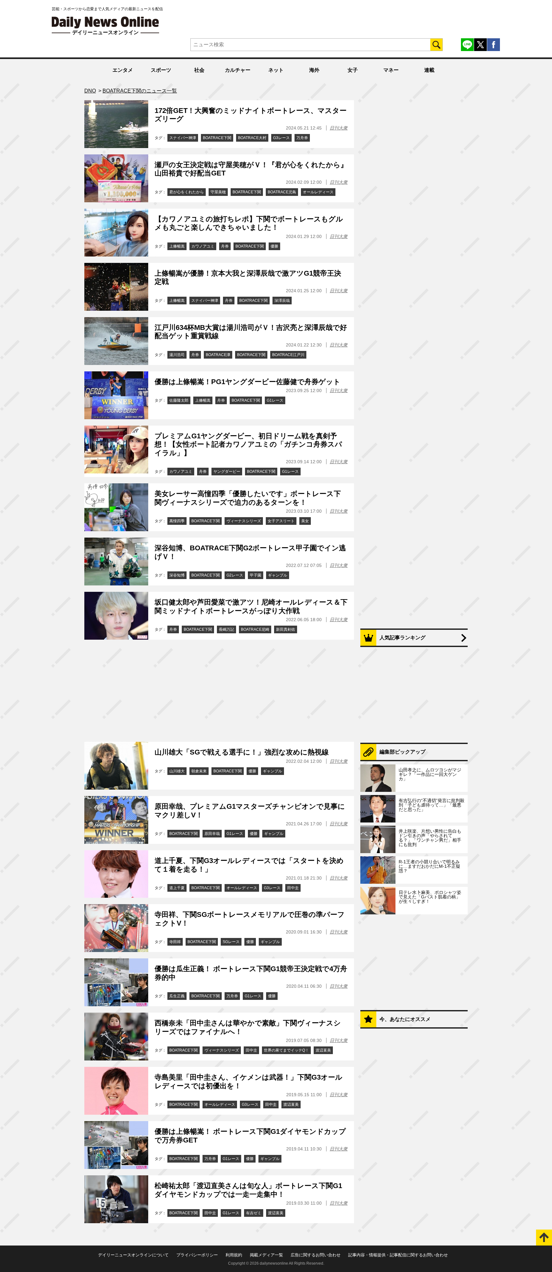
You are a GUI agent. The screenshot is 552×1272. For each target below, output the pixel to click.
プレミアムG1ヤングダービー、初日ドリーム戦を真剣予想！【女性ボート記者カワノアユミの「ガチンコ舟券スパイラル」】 (248, 444)
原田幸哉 (212, 833)
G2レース (234, 575)
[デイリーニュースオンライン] (105, 22)
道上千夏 (177, 888)
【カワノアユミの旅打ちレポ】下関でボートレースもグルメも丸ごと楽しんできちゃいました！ (249, 223)
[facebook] (493, 44)
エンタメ (122, 70)
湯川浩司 (177, 355)
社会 (199, 70)
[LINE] (467, 44)
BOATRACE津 (218, 355)
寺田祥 (175, 942)
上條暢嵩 (177, 246)
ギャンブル (277, 575)
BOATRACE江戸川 (288, 355)
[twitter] (480, 44)
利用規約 (234, 1255)
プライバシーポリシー (197, 1255)
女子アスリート (281, 521)
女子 (353, 70)
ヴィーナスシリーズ (243, 521)
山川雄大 (177, 771)
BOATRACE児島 (282, 192)
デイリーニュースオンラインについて (133, 1255)
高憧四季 (177, 521)
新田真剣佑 (285, 629)
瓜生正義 (177, 996)
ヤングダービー (226, 471)
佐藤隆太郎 (178, 400)
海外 (314, 70)
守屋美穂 (218, 192)
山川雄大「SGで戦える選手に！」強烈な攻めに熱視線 (242, 752)
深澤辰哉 (282, 300)
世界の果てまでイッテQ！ (286, 1050)
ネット (276, 70)
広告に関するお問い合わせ (316, 1255)
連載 (429, 70)
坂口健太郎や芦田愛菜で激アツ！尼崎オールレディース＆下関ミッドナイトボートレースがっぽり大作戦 (251, 606)
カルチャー (237, 70)
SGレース (231, 942)
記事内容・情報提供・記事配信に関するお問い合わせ (398, 1255)
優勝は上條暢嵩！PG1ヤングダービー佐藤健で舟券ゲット (248, 382)
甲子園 (255, 575)
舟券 (225, 246)
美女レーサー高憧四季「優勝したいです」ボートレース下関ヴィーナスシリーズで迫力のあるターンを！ (248, 498)
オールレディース (318, 192)
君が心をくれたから (186, 192)
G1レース (275, 400)
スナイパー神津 (182, 138)
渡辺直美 (323, 1050)
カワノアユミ (202, 246)
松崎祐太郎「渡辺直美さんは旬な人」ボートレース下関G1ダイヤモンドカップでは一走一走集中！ (248, 1190)
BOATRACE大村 (252, 138)
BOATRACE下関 (217, 138)
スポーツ (161, 70)
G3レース (281, 138)
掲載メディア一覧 (266, 1255)
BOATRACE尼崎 (255, 629)
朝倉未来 (199, 771)
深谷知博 (177, 575)
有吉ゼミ (253, 1213)
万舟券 (302, 138)
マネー (391, 70)
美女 (305, 521)
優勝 (274, 246)
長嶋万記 (226, 629)
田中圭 (293, 888)
